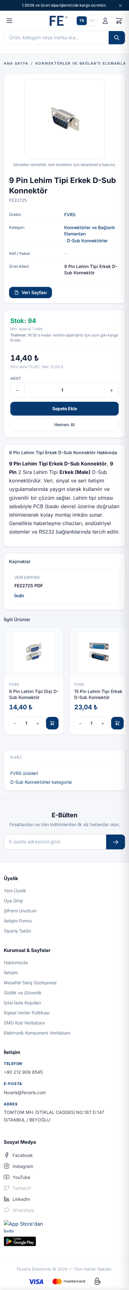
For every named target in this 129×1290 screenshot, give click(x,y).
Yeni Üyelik (15, 890)
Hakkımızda (16, 962)
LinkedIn (21, 1199)
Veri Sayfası (34, 292)
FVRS (69, 214)
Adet (15, 378)
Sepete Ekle (64, 408)
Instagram (23, 1166)
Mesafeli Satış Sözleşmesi (30, 982)
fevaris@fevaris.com (25, 1092)
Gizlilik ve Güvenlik (23, 992)
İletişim (11, 972)
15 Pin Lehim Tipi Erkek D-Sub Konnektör (98, 694)
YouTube (21, 1177)
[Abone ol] (115, 842)
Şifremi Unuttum (20, 910)
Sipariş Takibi (17, 930)
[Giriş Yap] (105, 20)
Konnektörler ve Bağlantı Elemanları (89, 230)
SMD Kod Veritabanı (24, 1022)
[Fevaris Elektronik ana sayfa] (58, 20)
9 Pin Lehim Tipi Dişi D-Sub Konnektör (34, 694)
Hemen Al (64, 424)
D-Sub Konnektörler (87, 240)
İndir (19, 595)
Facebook (23, 1155)
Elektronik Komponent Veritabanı (37, 1032)
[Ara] (117, 37)
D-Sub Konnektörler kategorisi (41, 782)
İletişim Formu (18, 920)
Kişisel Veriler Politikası (26, 1012)
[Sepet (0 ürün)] (119, 20)
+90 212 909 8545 (23, 1072)
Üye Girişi (13, 900)
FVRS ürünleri (24, 773)
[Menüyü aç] (9, 20)
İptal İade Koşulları (22, 1002)
